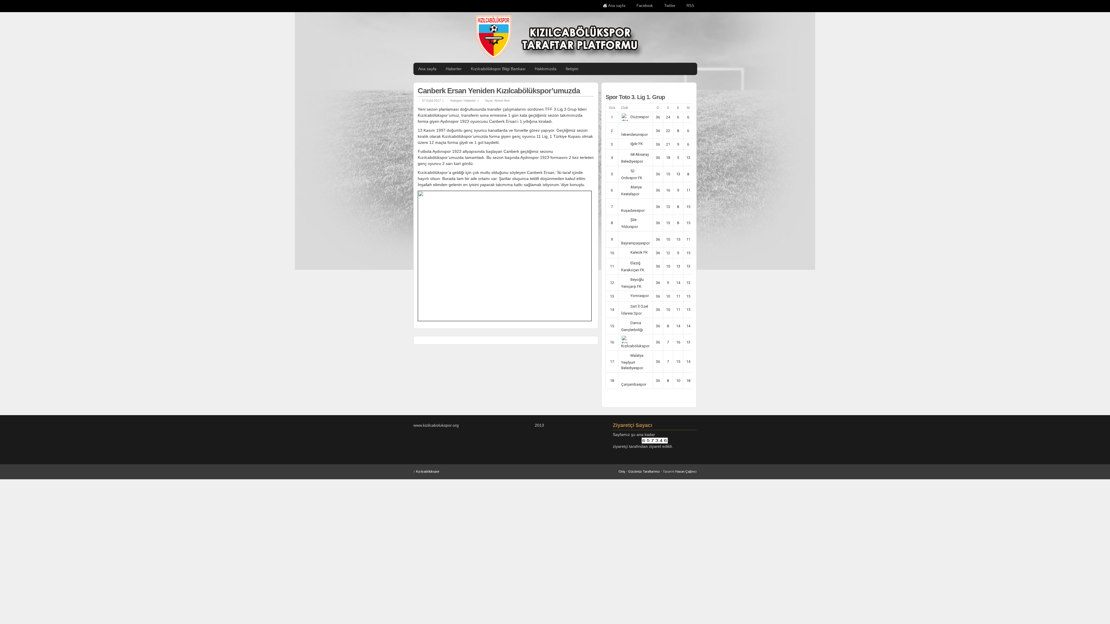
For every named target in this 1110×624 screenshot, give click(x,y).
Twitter (669, 5)
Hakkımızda (545, 68)
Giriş (622, 471)
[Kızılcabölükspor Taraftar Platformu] (557, 37)
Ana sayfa (616, 5)
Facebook (645, 5)
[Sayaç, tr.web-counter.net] (655, 440)
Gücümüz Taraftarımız (644, 471)
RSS (690, 5)
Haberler (454, 68)
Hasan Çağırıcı (686, 471)
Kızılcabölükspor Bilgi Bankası (498, 68)
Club (624, 108)
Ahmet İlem (502, 100)
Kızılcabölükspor (426, 471)
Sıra (612, 108)
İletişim (572, 68)
